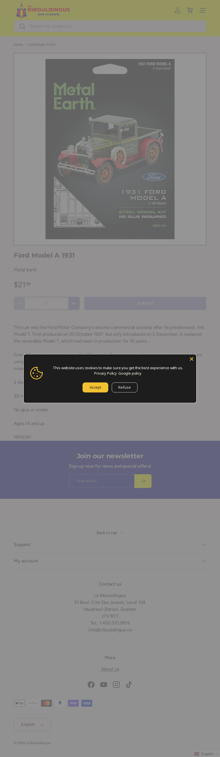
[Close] (192, 359)
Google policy (130, 373)
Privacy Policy (105, 373)
